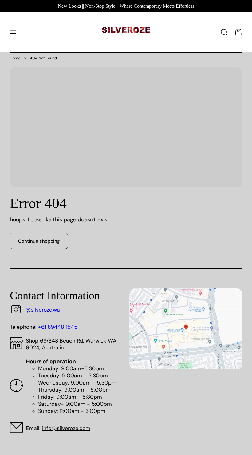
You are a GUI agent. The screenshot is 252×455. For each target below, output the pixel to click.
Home (15, 58)
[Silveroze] (126, 32)
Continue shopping (39, 241)
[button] (13, 32)
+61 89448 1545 (57, 327)
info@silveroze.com (66, 428)
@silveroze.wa (42, 309)
